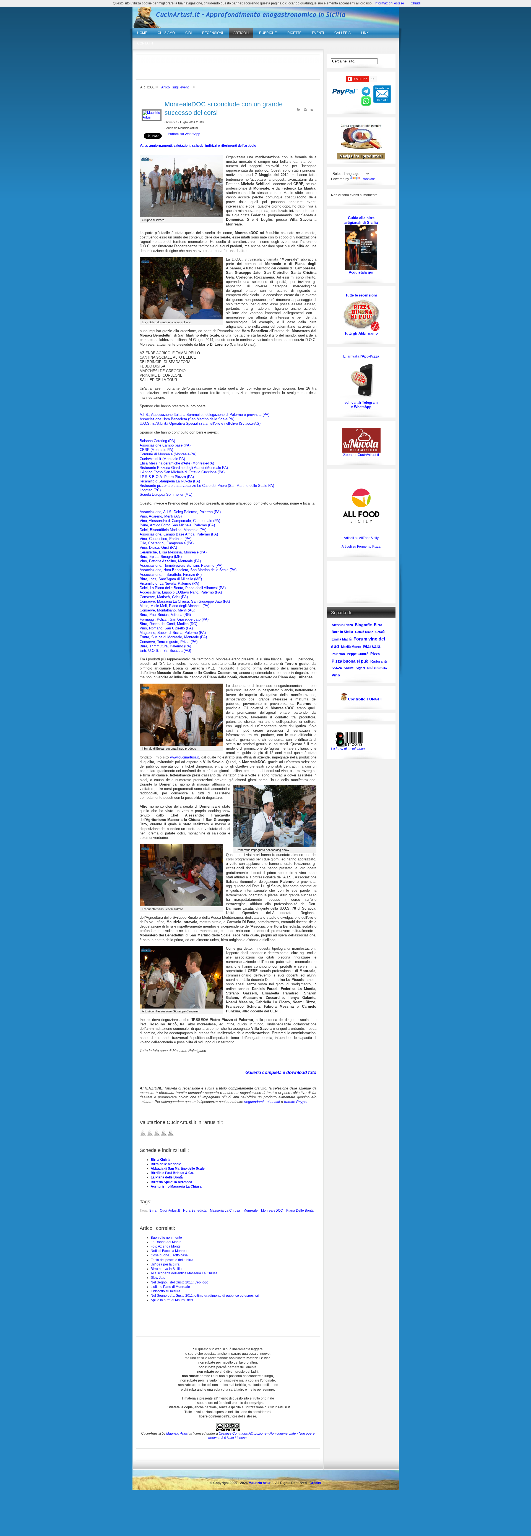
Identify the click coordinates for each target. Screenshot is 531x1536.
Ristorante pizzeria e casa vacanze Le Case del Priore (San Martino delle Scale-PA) (207, 486)
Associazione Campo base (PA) (165, 445)
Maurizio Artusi (177, 1433)
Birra (153, 1210)
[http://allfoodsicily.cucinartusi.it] (361, 506)
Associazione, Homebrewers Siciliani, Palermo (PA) (181, 565)
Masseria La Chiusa (225, 1210)
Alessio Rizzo (342, 625)
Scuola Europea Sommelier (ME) (166, 494)
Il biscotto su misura (165, 1291)
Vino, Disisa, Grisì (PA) (158, 547)
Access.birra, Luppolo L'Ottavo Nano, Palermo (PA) (181, 592)
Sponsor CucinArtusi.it (361, 455)
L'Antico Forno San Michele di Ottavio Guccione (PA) (182, 472)
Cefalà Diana (364, 632)
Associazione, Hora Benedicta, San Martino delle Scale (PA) (188, 570)
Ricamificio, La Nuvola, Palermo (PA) (169, 583)
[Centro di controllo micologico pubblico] (344, 699)
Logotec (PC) (150, 490)
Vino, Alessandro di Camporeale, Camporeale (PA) (180, 521)
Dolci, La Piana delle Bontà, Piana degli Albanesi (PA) (183, 588)
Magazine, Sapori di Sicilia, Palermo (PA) (173, 633)
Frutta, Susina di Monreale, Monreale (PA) (173, 637)
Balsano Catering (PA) (157, 441)
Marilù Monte (351, 647)
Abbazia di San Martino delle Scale (178, 1168)
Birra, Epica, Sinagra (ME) (161, 557)
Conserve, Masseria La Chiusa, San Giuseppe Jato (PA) (185, 601)
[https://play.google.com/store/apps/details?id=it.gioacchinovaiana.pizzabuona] (361, 379)
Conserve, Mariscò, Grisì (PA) (164, 597)
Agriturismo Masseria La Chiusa (176, 1186)
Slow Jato (158, 1278)
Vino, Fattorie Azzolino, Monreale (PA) (170, 561)
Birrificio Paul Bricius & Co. (172, 1173)
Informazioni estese (389, 3)
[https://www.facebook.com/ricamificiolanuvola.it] (361, 440)
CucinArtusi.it (170, 1210)
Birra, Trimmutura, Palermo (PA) (165, 646)
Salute (349, 668)
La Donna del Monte (166, 1242)
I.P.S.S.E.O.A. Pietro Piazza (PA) (167, 477)
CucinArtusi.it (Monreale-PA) (162, 459)
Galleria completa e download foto (280, 1072)
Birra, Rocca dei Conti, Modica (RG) (168, 624)
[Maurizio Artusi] (151, 117)
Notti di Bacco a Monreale (170, 1251)
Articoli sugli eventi (175, 87)
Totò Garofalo (377, 668)
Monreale (250, 1210)
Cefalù (380, 632)
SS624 (337, 668)
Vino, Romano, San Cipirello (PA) (166, 628)
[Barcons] (350, 739)
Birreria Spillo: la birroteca (171, 1182)
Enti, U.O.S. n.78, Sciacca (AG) (165, 650)
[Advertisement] (228, 67)
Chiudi (416, 3)
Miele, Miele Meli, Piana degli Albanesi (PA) (174, 606)
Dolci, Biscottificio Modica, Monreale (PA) (173, 530)
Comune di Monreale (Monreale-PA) (168, 454)
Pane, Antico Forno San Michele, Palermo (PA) (177, 525)
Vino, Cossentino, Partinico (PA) (165, 539)
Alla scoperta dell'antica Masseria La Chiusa (184, 1273)
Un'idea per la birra (165, 1264)
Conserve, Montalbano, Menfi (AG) (167, 610)
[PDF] (298, 111)
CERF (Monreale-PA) (156, 450)
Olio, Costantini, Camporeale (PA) (167, 543)
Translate (368, 179)
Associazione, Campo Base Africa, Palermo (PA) (179, 534)
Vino (336, 675)
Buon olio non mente (166, 1238)
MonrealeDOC (272, 1210)
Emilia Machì (342, 639)
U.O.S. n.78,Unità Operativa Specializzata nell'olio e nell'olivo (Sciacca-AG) (200, 423)
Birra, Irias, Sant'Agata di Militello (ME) (171, 579)
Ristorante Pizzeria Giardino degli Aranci (184, 468)
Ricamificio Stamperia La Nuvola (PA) (170, 481)
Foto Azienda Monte (166, 1246)
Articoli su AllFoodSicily (361, 538)
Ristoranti (378, 661)
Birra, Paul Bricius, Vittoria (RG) (165, 615)
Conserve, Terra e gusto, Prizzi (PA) (168, 642)
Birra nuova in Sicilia (166, 1269)
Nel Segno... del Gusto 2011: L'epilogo (179, 1282)
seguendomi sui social (262, 1102)
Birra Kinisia (160, 1160)
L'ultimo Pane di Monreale (170, 1287)
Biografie (363, 625)
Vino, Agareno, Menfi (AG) (161, 516)
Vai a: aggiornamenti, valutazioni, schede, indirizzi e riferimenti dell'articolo (198, 146)
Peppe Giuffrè (357, 654)
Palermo (338, 654)
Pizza (375, 654)
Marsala (371, 646)
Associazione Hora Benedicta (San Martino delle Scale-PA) (187, 419)
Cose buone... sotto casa (169, 1255)
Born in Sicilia (342, 632)
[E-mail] (312, 111)
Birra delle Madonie (166, 1164)
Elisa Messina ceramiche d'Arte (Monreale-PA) (177, 463)
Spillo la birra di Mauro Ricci (172, 1300)
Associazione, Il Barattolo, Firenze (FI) (171, 575)
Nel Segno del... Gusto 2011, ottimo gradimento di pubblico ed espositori (205, 1296)
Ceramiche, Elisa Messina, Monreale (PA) (173, 552)
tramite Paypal (295, 1102)
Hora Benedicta (195, 1210)
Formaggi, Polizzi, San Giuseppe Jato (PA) (174, 619)
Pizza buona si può (350, 661)
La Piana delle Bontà (167, 1177)
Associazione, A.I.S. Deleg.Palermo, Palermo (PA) (180, 512)
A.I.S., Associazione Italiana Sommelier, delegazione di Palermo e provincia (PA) (204, 415)
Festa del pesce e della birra (172, 1260)
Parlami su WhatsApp (184, 134)
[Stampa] (305, 111)
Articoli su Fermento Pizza (361, 546)
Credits (315, 1483)
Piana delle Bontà (300, 1210)
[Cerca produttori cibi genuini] (361, 148)
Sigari (360, 668)
